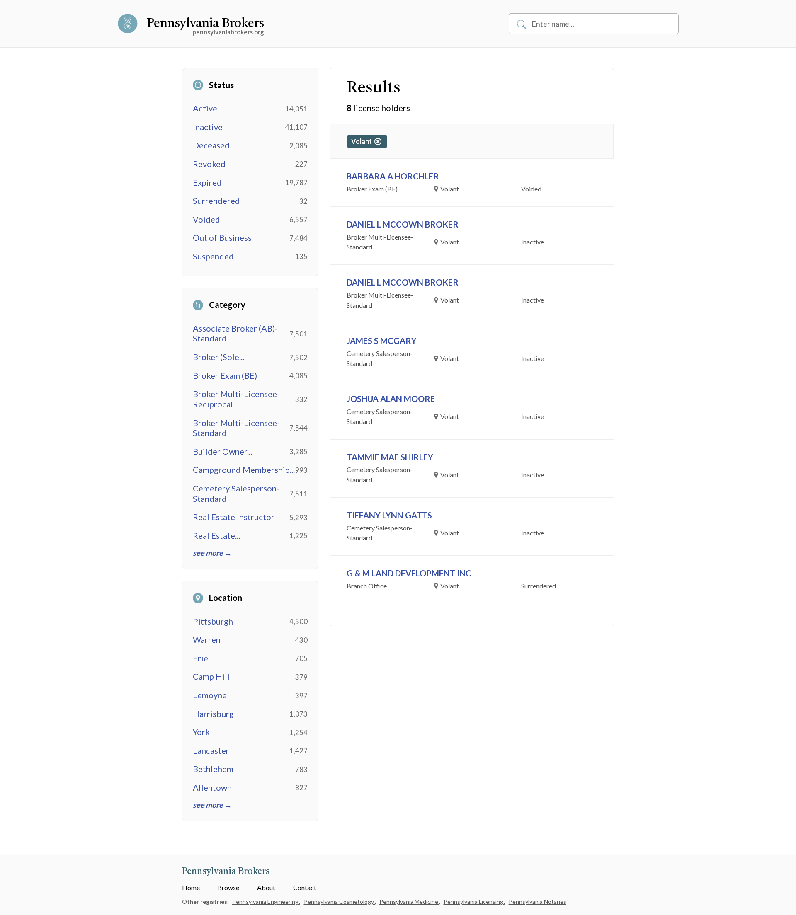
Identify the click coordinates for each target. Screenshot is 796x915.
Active (205, 108)
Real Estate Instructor (233, 517)
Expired (207, 182)
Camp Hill (211, 676)
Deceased (211, 145)
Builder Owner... (222, 451)
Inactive (208, 127)
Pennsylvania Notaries (537, 901)
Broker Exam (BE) (225, 375)
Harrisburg (213, 714)
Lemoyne (210, 695)
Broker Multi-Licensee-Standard (236, 428)
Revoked (209, 164)
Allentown (212, 787)
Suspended (213, 256)
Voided (206, 219)
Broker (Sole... (218, 357)
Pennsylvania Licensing (474, 901)
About (266, 887)
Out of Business (222, 237)
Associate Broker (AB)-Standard (235, 333)
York (201, 732)
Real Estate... (216, 535)
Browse (228, 887)
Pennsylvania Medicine (409, 901)
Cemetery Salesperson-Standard (236, 493)
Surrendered (216, 201)
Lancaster (211, 750)
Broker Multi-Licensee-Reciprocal (236, 399)
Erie (200, 658)
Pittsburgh (213, 621)
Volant (362, 141)
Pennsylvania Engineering (266, 901)
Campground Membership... (244, 469)
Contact (304, 887)
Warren (207, 639)
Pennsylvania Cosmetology (339, 901)
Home (191, 887)
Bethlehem (213, 769)
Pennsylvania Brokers (205, 23)
